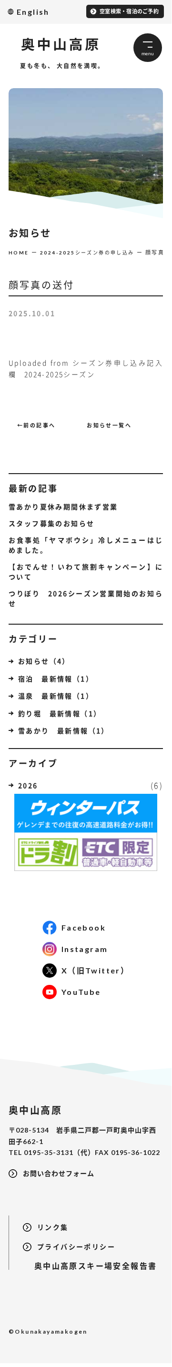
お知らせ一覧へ (109, 425)
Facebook (83, 927)
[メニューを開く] (147, 47)
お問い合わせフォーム (58, 1173)
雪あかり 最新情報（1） (63, 730)
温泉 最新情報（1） (55, 695)
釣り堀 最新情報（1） (59, 713)
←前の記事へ (36, 425)
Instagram (84, 948)
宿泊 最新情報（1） (55, 678)
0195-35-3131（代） (59, 1152)
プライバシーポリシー (76, 1247)
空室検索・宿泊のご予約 (129, 11)
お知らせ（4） (44, 661)
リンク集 (53, 1227)
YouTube (81, 991)
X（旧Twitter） (95, 970)
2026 (28, 785)
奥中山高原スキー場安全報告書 (90, 1265)
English (33, 11)
